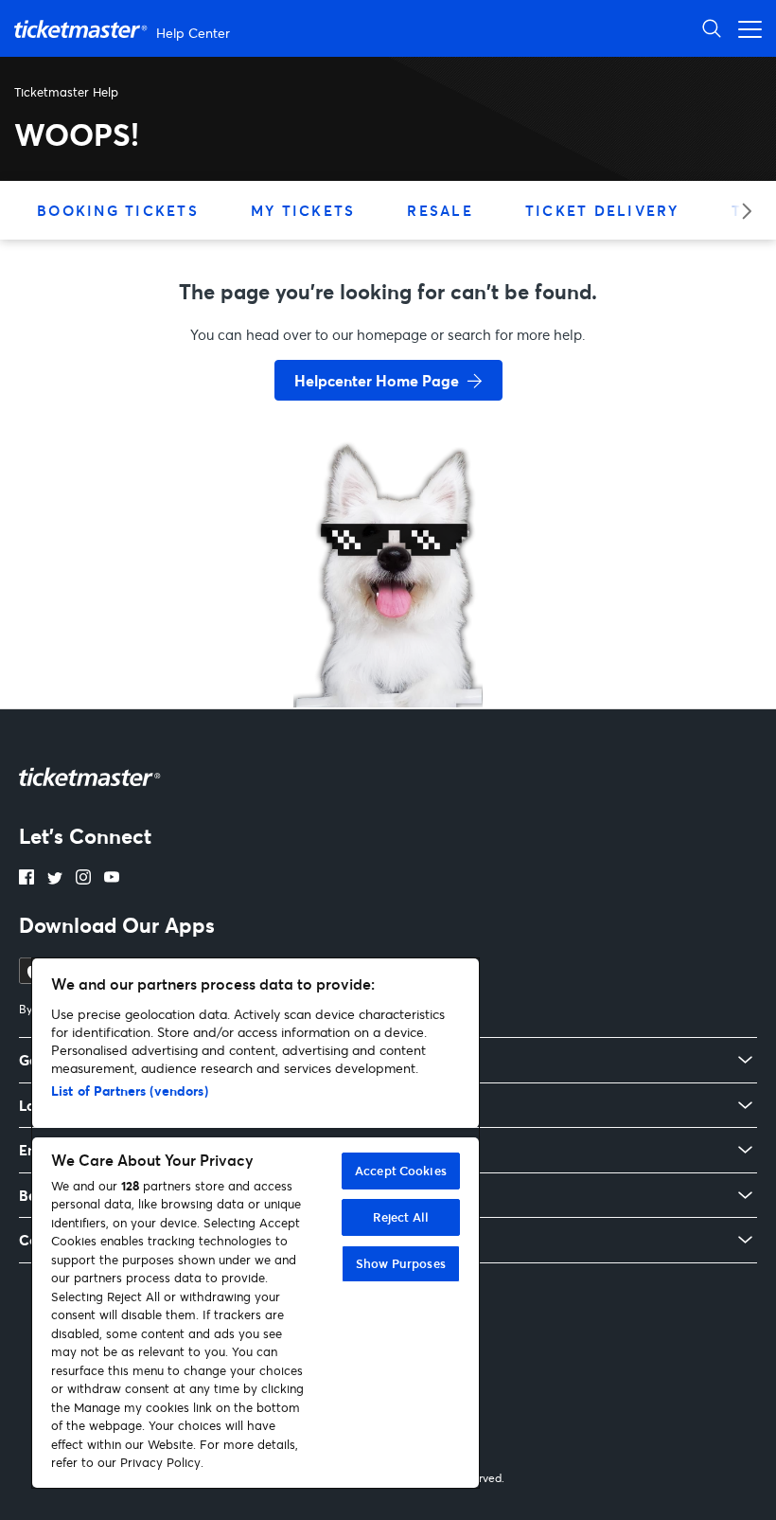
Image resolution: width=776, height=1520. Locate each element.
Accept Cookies (401, 1170)
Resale (440, 210)
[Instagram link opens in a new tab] (83, 878)
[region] (255, 1223)
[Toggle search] (712, 28)
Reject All (401, 1216)
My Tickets (303, 210)
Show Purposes (401, 1263)
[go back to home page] (388, 640)
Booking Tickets (118, 210)
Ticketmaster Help (66, 91)
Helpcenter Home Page (376, 380)
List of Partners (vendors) (129, 1091)
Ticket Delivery (602, 210)
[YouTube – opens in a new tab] (111, 878)
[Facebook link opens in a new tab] (26, 878)
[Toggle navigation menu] (745, 28)
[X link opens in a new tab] (54, 878)
